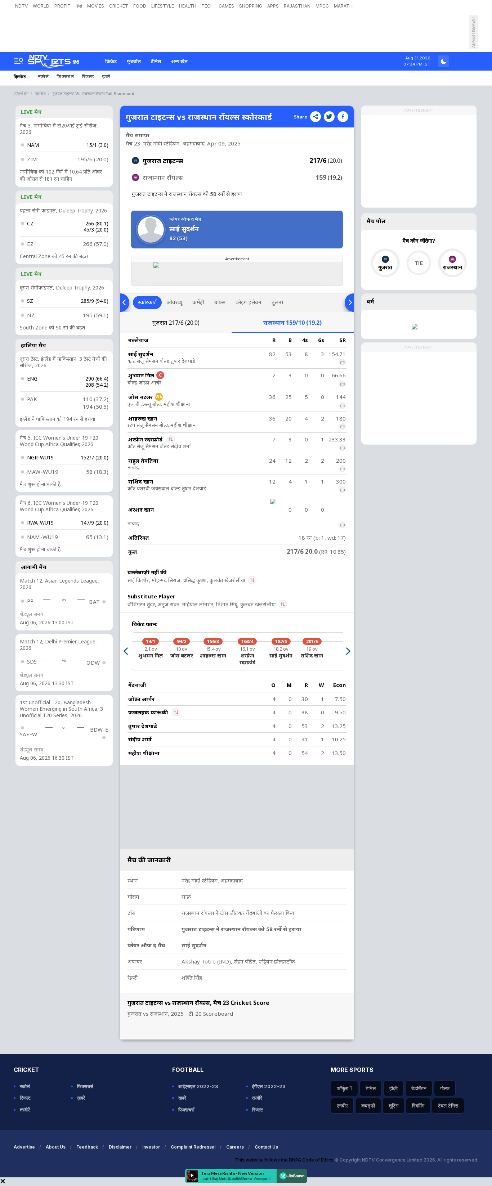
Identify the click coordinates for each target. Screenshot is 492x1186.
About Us (56, 1147)
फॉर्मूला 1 (344, 1088)
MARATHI (344, 6)
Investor (151, 1147)
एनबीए (342, 1105)
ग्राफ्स (219, 302)
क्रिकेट (111, 61)
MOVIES (95, 6)
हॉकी (393, 1088)
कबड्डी (368, 1105)
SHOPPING (250, 6)
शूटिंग (393, 1105)
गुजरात (176, 323)
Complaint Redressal (193, 1147)
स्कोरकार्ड (147, 302)
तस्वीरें (25, 1110)
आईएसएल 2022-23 (198, 1086)
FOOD (139, 6)
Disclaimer (120, 1147)
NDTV (21, 6)
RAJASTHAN (297, 6)
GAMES (226, 6)
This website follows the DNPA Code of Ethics (285, 1160)
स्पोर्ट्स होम (21, 93)
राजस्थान (292, 323)
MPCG (322, 6)
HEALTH (187, 6)
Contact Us (266, 1147)
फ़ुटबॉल (134, 61)
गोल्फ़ (444, 1088)
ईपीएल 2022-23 (269, 1086)
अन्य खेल (179, 61)
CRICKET (118, 6)
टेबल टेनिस (448, 1105)
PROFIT (62, 6)
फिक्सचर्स (65, 76)
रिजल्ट (88, 76)
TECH (207, 6)
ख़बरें (106, 76)
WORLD (41, 6)
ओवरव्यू (174, 302)
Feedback (87, 1147)
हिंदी (79, 6)
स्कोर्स (43, 76)
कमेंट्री (198, 302)
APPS (273, 6)
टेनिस (156, 61)
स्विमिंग (418, 1105)
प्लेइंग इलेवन (248, 302)
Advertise (24, 1147)
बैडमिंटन (418, 1088)
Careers (235, 1147)
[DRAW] (418, 262)
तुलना (277, 302)
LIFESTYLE (162, 6)
